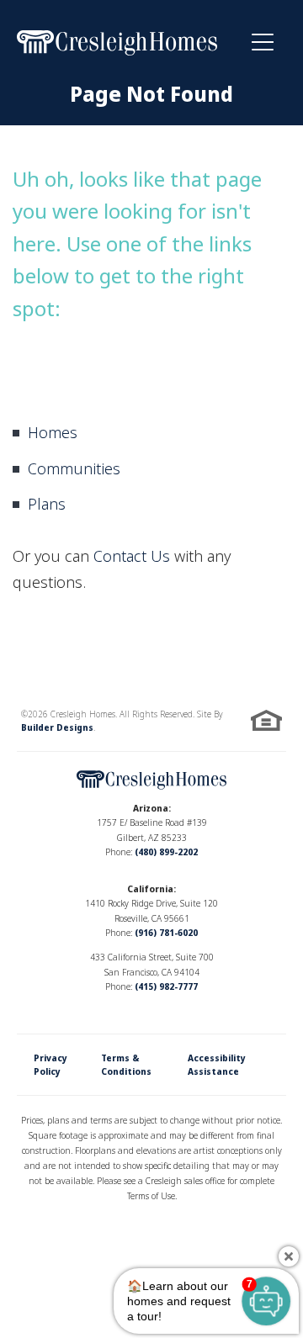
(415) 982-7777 (166, 986)
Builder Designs (57, 727)
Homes (52, 432)
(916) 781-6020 (166, 933)
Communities (74, 468)
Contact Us (131, 556)
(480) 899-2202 (166, 852)
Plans (47, 504)
